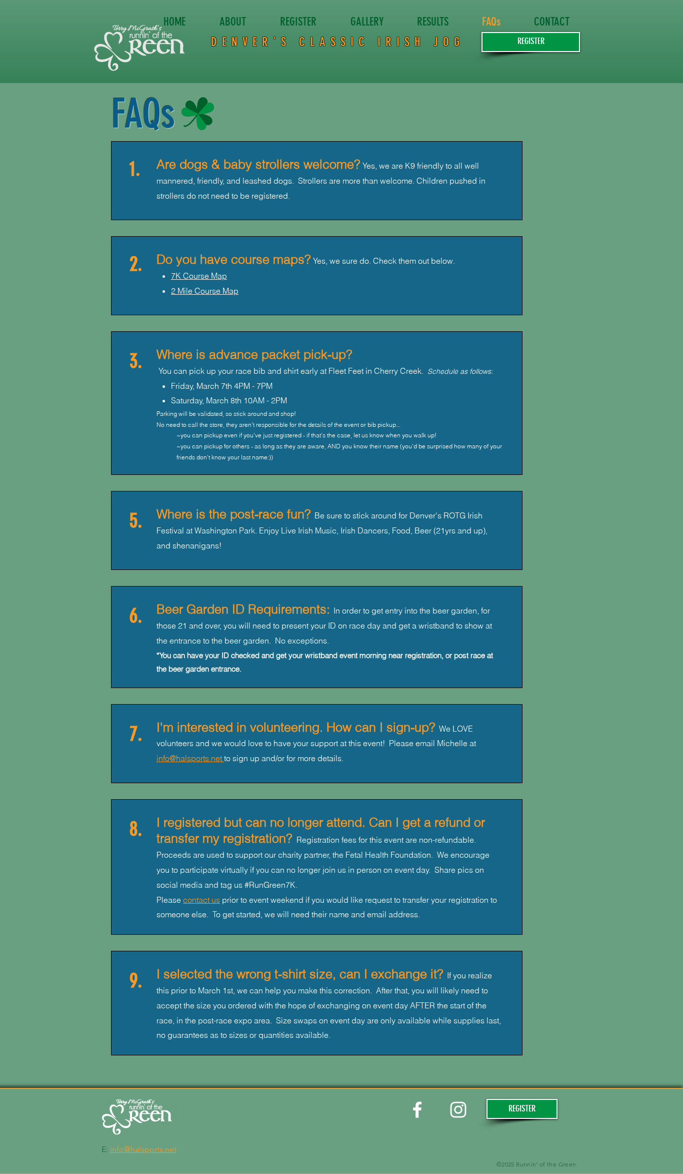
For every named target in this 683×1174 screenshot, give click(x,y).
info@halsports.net (190, 758)
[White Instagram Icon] (458, 1109)
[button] (531, 42)
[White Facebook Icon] (417, 1109)
